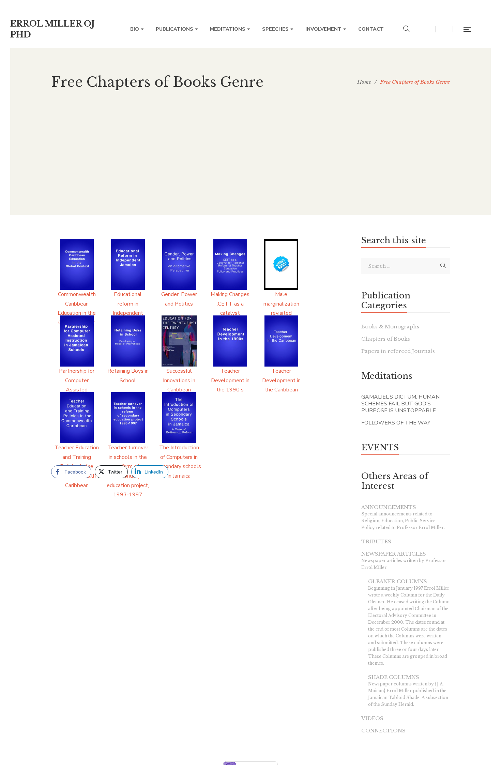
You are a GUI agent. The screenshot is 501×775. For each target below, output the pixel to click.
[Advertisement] (250, 167)
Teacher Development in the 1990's (230, 380)
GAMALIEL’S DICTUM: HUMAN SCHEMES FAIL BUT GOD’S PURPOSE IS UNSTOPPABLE (400, 403)
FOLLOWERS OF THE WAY (395, 423)
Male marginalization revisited (281, 304)
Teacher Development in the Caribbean (281, 380)
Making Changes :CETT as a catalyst (230, 304)
